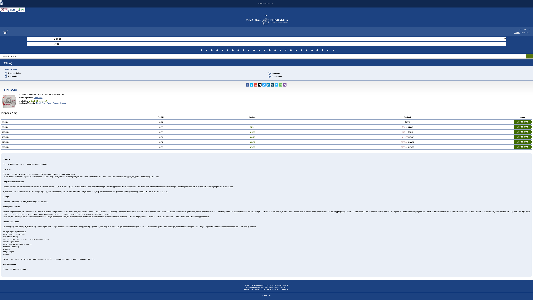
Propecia (56, 103)
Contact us (266, 295)
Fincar (49, 103)
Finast (38, 103)
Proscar (63, 103)
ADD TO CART (522, 122)
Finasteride (38, 98)
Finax (44, 103)
